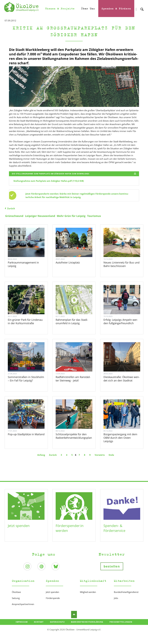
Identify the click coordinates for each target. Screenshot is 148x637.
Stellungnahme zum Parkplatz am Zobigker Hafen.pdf (48, 180)
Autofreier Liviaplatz (68, 262)
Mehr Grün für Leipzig (71, 216)
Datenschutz (57, 622)
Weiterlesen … (29, 249)
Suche (142, 6)
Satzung (16, 598)
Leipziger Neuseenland (40, 216)
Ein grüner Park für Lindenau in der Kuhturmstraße (25, 321)
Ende (111, 454)
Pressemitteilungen (121, 622)
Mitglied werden (88, 592)
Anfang (41, 454)
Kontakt (39, 622)
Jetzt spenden (19, 525)
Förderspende (53, 598)
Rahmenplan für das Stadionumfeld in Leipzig (72, 321)
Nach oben (74, 614)
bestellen (112, 566)
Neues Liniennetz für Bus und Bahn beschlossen (121, 264)
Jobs (116, 598)
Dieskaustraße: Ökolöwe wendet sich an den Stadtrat (121, 378)
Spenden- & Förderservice (114, 528)
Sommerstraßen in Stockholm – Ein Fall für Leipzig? (26, 378)
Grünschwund (14, 216)
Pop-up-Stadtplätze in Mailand (26, 434)
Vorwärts (100, 454)
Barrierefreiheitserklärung (87, 622)
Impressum (22, 622)
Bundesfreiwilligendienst (126, 592)
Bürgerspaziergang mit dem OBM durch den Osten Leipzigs (120, 438)
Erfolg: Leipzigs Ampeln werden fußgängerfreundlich (120, 321)
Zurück (11, 208)
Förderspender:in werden (70, 528)
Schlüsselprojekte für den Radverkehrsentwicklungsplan (74, 436)
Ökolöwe (16, 592)
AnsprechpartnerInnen (23, 604)
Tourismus (94, 216)
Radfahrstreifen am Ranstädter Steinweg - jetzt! (73, 378)
